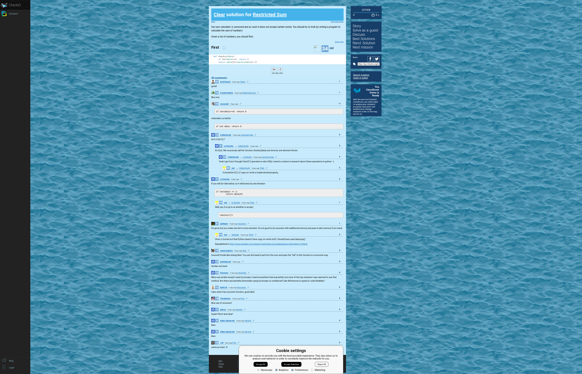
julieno (223, 310)
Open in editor (360, 77)
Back (213, 22)
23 (216, 81)
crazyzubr (224, 104)
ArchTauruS (225, 82)
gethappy (224, 224)
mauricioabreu (226, 251)
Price (220, 366)
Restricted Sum (270, 14)
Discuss (359, 34)
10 (216, 103)
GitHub (366, 9)
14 (216, 134)
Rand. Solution (364, 43)
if (280, 69)
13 (216, 272)
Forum (221, 364)
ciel (331, 48)
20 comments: (219, 77)
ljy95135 (223, 287)
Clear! (243, 82)
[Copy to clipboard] (355, 64)
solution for (250, 14)
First (244, 251)
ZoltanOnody (225, 135)
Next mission (363, 47)
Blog (220, 361)
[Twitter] (377, 59)
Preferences (301, 370)
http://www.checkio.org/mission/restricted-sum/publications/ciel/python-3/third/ (269, 244)
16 (216, 342)
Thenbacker (225, 299)
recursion (242, 224)
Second (239, 310)
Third (262, 168)
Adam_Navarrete (227, 321)
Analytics (283, 370)
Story (357, 26)
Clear (219, 14)
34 (228, 168)
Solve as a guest (365, 30)
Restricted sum (249, 93)
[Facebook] (371, 59)
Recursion (241, 287)
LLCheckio (228, 146)
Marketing (320, 370)
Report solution (361, 75)
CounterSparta (226, 93)
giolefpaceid (225, 262)
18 (216, 298)
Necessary (266, 370)
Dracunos (224, 273)
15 (216, 92)
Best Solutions (364, 39)
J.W (221, 343)
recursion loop (247, 135)
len (274, 69)
